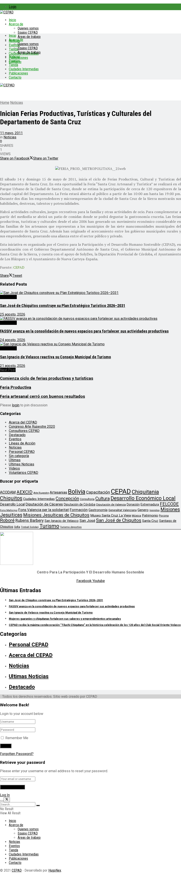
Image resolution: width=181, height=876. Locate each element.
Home (4, 102)
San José (87, 520)
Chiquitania (145, 492)
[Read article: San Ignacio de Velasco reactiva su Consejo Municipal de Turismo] (90, 344)
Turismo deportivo (71, 527)
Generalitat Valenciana (122, 510)
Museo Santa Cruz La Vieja (110, 515)
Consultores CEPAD (24, 431)
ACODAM (8, 492)
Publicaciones (18, 73)
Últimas (15, 460)
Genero (143, 510)
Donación (133, 504)
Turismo (49, 526)
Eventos (14, 61)
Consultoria (87, 499)
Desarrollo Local (12, 504)
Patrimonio (150, 515)
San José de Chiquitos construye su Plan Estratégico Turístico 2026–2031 (62, 305)
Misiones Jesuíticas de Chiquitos (56, 515)
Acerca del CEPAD (23, 422)
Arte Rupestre (41, 492)
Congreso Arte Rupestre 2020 (32, 426)
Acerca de (16, 24)
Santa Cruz (150, 521)
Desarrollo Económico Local (143, 498)
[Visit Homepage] (6, 12)
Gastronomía (98, 510)
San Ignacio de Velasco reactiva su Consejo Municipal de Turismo (55, 357)
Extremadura (150, 504)
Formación (79, 510)
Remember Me (16, 738)
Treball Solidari (30, 527)
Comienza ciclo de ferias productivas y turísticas (46, 378)
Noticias (14, 56)
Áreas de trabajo (29, 37)
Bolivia (76, 491)
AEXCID (24, 492)
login (15, 405)
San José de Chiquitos (118, 520)
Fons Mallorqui (8, 510)
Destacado (8, 297)
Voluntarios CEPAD (23, 473)
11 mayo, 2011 (11, 133)
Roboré (7, 520)
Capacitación (98, 492)
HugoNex (54, 870)
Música (136, 515)
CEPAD (121, 491)
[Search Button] (38, 805)
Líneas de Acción (22, 443)
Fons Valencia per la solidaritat (43, 510)
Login (12, 7)
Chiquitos (11, 498)
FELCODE (169, 504)
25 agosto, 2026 (12, 314)
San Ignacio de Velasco (62, 521)
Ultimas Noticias (21, 464)
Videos (14, 468)
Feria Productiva (15, 387)
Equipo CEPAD (28, 32)
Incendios (154, 510)
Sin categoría (19, 456)
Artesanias (58, 492)
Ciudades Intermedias (24, 69)
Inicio (12, 20)
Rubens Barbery (29, 520)
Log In (5, 795)
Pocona (164, 515)
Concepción (67, 498)
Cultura (102, 498)
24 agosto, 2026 (12, 340)
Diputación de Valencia (111, 504)
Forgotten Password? (17, 754)
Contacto (15, 77)
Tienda (13, 49)
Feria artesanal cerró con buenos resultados (42, 396)
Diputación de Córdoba (79, 504)
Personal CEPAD (22, 452)
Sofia (17, 526)
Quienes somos (28, 28)
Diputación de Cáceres (44, 504)
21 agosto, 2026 (12, 366)
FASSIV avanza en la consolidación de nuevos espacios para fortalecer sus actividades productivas (84, 331)
